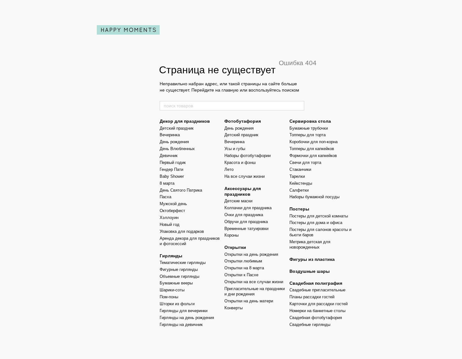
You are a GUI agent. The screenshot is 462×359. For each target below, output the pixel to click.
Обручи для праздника (246, 221)
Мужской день (173, 203)
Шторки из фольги (177, 303)
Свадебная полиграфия (315, 283)
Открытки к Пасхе (241, 274)
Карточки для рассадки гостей (318, 303)
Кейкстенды (300, 183)
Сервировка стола (310, 121)
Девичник (169, 155)
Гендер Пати (171, 169)
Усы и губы (234, 148)
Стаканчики (300, 169)
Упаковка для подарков (182, 231)
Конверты (233, 308)
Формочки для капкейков (313, 155)
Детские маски (238, 201)
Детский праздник (177, 128)
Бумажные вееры (176, 283)
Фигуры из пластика (312, 259)
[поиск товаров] (299, 105)
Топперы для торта (307, 134)
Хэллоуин (169, 217)
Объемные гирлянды (179, 276)
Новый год (169, 224)
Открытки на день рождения (251, 254)
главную (230, 90)
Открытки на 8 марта (244, 268)
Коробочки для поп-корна (313, 141)
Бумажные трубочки (308, 128)
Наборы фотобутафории (247, 155)
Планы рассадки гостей (311, 296)
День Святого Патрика (181, 190)
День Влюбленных (177, 148)
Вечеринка (170, 134)
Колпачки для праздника (248, 207)
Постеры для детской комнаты (318, 216)
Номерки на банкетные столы (317, 310)
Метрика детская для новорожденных (309, 244)
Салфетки (299, 190)
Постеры (299, 208)
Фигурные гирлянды (179, 269)
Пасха (165, 196)
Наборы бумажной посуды (314, 196)
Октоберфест (172, 210)
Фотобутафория (242, 121)
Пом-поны (169, 296)
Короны (231, 235)
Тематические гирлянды (183, 262)
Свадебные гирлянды (309, 324)
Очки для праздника (243, 214)
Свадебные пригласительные (317, 290)
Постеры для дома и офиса (315, 222)
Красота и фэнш (240, 162)
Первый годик (173, 162)
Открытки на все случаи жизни (253, 281)
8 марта (167, 183)
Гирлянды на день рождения (187, 317)
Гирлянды (171, 255)
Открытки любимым (243, 261)
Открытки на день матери (248, 301)
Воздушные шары (309, 271)
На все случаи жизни (244, 176)
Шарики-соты (172, 290)
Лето (229, 169)
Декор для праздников (185, 121)
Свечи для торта (305, 162)
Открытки (235, 247)
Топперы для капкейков (311, 148)
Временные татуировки (246, 228)
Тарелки (297, 176)
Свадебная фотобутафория (315, 317)
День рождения (174, 141)
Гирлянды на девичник (181, 324)
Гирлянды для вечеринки (183, 310)
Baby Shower (172, 176)
